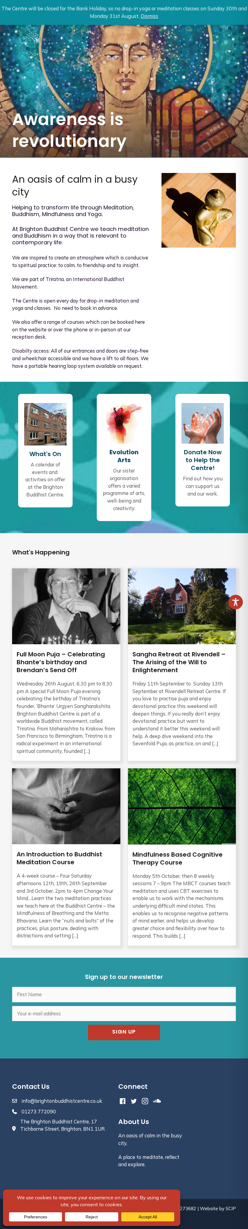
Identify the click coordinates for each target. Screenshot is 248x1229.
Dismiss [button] (149, 16)
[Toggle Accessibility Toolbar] (235, 602)
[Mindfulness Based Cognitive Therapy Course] (182, 857)
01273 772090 (38, 1112)
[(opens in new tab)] (124, 423)
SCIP (231, 1208)
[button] (124, 1032)
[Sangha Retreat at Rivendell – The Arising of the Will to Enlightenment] (182, 664)
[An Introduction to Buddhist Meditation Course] (66, 857)
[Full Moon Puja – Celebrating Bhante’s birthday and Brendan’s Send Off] (66, 664)
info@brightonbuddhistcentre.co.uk (61, 1101)
